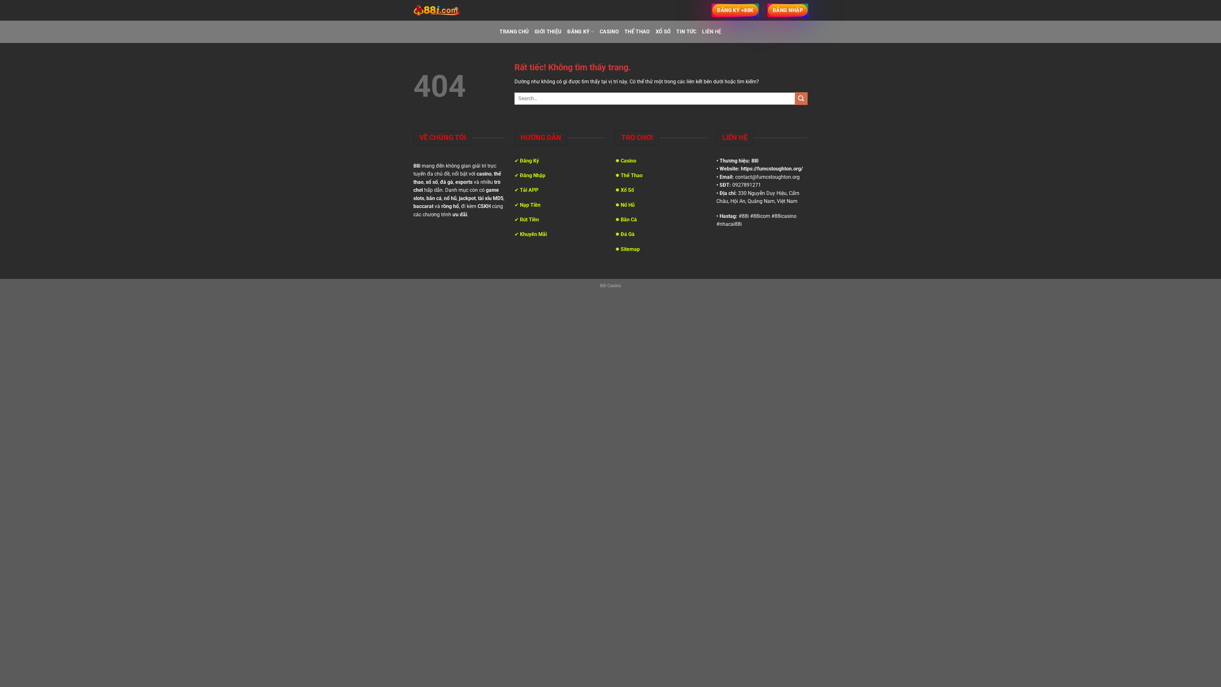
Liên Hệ (711, 32)
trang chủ (514, 32)
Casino (609, 32)
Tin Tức (686, 32)
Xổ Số (663, 32)
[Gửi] (801, 98)
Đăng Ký (578, 32)
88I (755, 161)
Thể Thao (637, 32)
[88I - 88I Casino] (437, 10)
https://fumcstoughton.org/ (772, 169)
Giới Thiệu (548, 32)
